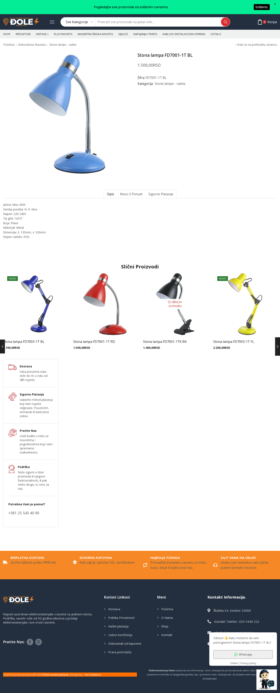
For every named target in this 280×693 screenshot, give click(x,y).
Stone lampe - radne (62, 45)
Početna (8, 45)
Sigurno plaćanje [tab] (160, 194)
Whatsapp (245, 654)
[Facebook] (30, 642)
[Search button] (225, 21)
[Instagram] (38, 642)
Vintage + (42, 34)
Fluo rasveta (63, 34)
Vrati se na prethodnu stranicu (257, 45)
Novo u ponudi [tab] (131, 194)
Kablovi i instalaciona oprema (184, 34)
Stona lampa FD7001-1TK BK (165, 341)
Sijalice (123, 34)
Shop (6, 34)
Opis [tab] (110, 194)
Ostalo (216, 34)
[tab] (110, 194)
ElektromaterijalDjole (56, 674)
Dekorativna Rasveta (32, 45)
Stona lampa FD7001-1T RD (94, 341)
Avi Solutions (93, 674)
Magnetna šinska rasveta (95, 34)
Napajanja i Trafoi (145, 34)
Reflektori (23, 34)
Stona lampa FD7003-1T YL (233, 341)
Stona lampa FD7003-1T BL (23, 341)
